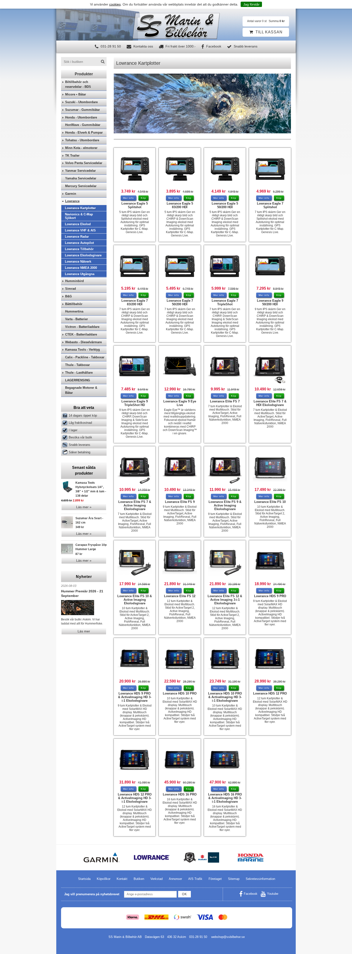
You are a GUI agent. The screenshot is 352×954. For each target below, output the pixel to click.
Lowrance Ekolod (78, 224)
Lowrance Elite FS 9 (180, 502)
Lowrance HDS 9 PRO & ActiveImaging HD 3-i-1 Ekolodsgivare (134, 697)
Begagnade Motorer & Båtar (81, 390)
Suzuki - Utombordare (81, 102)
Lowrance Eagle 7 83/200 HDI (134, 302)
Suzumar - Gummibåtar (82, 110)
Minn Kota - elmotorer (81, 148)
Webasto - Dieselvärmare (83, 342)
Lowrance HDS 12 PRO (270, 693)
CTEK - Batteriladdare (81, 334)
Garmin (70, 193)
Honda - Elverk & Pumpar (84, 132)
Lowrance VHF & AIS (80, 230)
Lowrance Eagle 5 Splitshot (134, 205)
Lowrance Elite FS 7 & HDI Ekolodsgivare (270, 403)
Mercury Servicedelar (81, 186)
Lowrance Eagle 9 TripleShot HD (134, 403)
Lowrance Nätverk (78, 261)
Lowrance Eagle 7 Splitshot (270, 205)
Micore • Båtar (75, 94)
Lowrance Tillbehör (79, 249)
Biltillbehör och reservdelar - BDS (78, 84)
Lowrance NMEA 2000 (81, 268)
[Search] (102, 61)
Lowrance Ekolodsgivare (83, 255)
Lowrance (72, 201)
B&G (68, 296)
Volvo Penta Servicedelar (83, 163)
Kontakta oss (142, 46)
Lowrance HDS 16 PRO (180, 794)
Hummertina (74, 311)
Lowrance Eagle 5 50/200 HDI (225, 205)
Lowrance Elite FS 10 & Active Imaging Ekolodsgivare (134, 599)
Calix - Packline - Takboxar (84, 357)
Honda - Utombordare (81, 117)
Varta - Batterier (76, 319)
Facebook (213, 46)
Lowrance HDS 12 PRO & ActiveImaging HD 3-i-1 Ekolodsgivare (135, 798)
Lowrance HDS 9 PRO (270, 596)
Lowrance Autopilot (79, 243)
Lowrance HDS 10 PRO (180, 693)
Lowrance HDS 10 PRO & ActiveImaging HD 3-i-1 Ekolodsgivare (225, 697)
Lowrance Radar (77, 236)
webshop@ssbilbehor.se (228, 937)
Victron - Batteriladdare (82, 327)
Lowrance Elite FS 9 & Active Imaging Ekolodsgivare (225, 505)
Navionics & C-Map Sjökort (79, 216)
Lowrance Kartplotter (80, 208)
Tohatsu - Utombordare (82, 140)
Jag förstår (251, 4)
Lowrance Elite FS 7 (225, 401)
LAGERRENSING (77, 380)
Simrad (70, 288)
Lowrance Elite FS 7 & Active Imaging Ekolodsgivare (134, 505)
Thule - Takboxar (77, 365)
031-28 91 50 (110, 46)
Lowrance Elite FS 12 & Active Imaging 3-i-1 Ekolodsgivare (225, 599)
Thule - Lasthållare (79, 372)
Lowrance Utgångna (79, 274)
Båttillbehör (73, 304)
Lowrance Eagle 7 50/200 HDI (180, 302)
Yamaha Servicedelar (80, 178)
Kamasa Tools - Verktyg (82, 349)
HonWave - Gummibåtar (82, 125)
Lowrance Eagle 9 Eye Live (179, 403)
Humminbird (74, 281)
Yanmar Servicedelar (80, 170)
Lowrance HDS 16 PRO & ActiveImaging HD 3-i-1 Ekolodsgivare (225, 798)
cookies (115, 4)
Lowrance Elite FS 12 (179, 596)
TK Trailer (72, 155)
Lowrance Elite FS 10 (270, 502)
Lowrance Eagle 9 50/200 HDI (270, 302)
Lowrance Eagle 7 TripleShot (225, 302)
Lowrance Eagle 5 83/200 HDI (180, 205)
